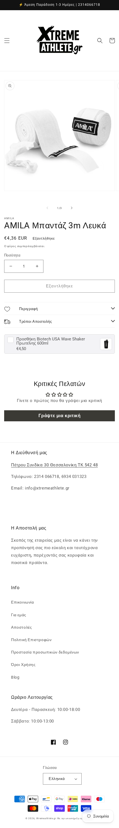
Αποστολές (21, 627)
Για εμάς (18, 615)
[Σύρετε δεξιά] (72, 208)
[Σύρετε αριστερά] (47, 208)
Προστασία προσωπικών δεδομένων (45, 652)
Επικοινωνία (22, 602)
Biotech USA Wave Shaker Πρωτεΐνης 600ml (50, 341)
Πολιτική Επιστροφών (31, 639)
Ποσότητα (12, 255)
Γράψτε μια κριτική (59, 415)
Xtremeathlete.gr (46, 818)
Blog (15, 677)
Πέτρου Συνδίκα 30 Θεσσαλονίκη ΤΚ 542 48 (54, 464)
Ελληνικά (57, 779)
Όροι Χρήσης (23, 664)
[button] (7, 41)
